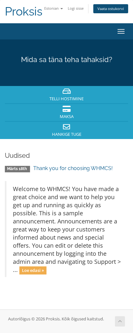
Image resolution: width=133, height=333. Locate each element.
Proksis (23, 11)
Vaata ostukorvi (110, 8)
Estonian (52, 8)
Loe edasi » (33, 270)
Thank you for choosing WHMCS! (73, 168)
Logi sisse (76, 8)
